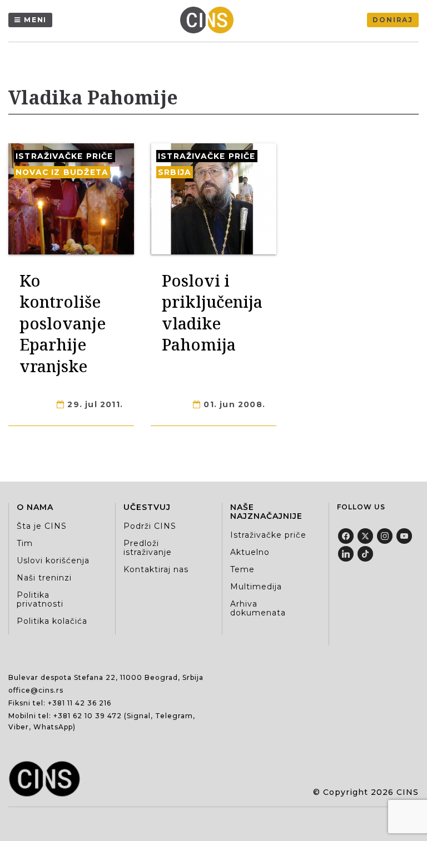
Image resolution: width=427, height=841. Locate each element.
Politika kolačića (52, 621)
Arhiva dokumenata (258, 608)
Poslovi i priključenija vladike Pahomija (212, 312)
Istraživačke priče (64, 156)
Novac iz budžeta (62, 172)
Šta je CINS (42, 526)
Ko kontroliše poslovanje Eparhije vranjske (62, 323)
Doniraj (393, 20)
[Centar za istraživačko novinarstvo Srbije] (209, 20)
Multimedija (256, 587)
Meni (35, 20)
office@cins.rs (35, 690)
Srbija (174, 172)
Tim (25, 543)
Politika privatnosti (40, 599)
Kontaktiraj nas (155, 569)
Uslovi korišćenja (53, 560)
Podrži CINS (149, 526)
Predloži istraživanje (147, 547)
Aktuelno (250, 552)
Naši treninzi (44, 578)
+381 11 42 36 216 (79, 703)
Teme (242, 569)
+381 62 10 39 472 (87, 716)
